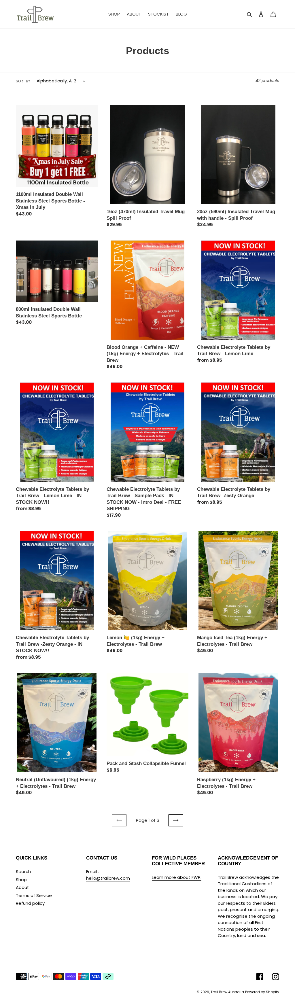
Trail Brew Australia (227, 991)
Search (23, 871)
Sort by (23, 81)
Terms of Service (34, 895)
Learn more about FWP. (176, 877)
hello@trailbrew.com (108, 878)
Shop (21, 880)
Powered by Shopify (262, 991)
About (22, 887)
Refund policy (30, 903)
